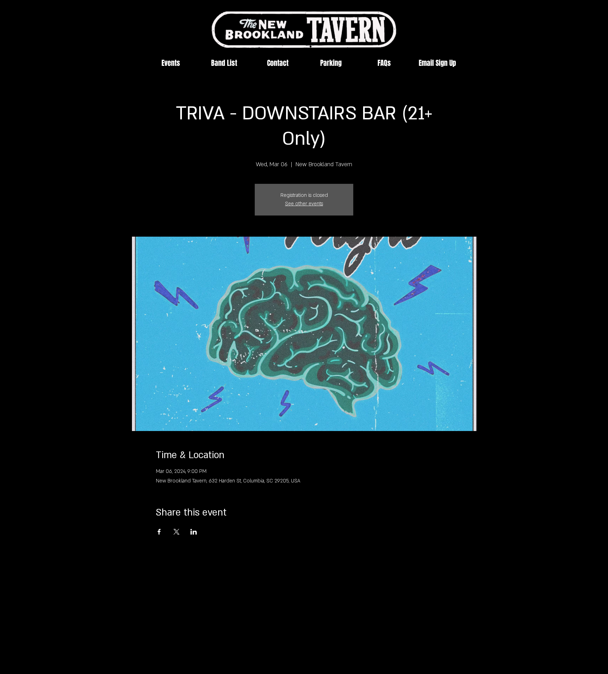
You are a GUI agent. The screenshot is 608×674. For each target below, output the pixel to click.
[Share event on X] (176, 532)
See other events (304, 203)
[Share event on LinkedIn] (193, 532)
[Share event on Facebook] (159, 532)
